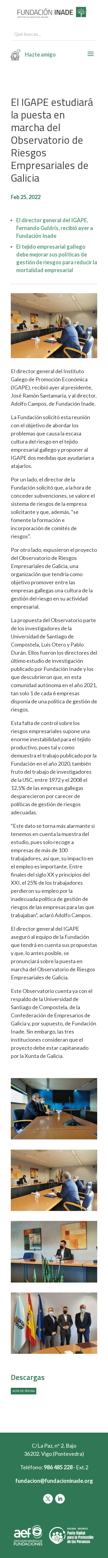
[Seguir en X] (48, 1499)
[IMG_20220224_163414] (54, 1139)
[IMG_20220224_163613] (54, 1211)
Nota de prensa (23, 1391)
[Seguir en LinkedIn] (60, 1499)
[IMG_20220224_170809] (54, 1354)
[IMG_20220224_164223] (54, 1282)
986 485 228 (58, 1467)
